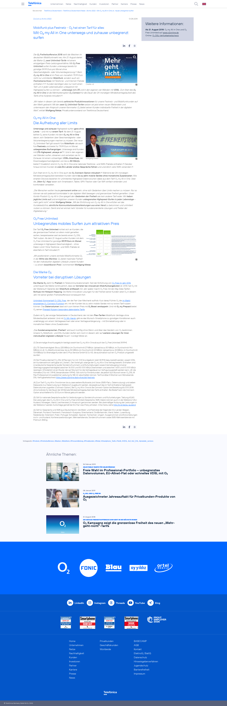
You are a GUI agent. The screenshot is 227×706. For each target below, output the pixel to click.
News (141, 4)
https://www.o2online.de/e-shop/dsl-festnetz (75, 377)
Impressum (139, 673)
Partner (115, 4)
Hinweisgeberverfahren (146, 661)
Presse (133, 4)
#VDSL (124, 441)
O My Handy (70, 318)
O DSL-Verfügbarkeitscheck (165, 35)
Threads (120, 603)
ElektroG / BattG (142, 653)
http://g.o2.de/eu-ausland (124, 405)
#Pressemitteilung (76, 441)
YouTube (140, 603)
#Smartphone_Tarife (108, 441)
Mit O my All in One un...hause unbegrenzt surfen (115, 11)
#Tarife (119, 441)
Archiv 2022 (91, 11)
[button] (124, 46)
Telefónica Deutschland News (74, 11)
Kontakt (138, 649)
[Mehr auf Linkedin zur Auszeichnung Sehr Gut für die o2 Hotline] (110, 622)
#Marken (58, 441)
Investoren (104, 4)
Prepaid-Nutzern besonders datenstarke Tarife (64, 309)
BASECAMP (140, 641)
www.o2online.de (171, 32)
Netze (68, 4)
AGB (136, 645)
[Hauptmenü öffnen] (23, 4)
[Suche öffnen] (196, 4)
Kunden (93, 4)
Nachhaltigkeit (80, 4)
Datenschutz (140, 657)
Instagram (99, 603)
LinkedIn (79, 603)
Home (72, 641)
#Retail (97, 441)
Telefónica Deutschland (53, 11)
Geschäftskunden (109, 645)
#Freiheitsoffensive (47, 441)
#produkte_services (146, 441)
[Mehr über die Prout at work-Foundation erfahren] (156, 622)
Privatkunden (106, 641)
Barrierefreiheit (141, 669)
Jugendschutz (141, 665)
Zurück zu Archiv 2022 (42, 19)
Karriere (124, 4)
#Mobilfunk (66, 441)
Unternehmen (56, 4)
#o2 (129, 441)
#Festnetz (36, 441)
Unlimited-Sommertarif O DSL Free (49, 300)
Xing (157, 603)
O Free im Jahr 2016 (121, 283)
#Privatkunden (89, 441)
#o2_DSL (135, 441)
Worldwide (105, 649)
